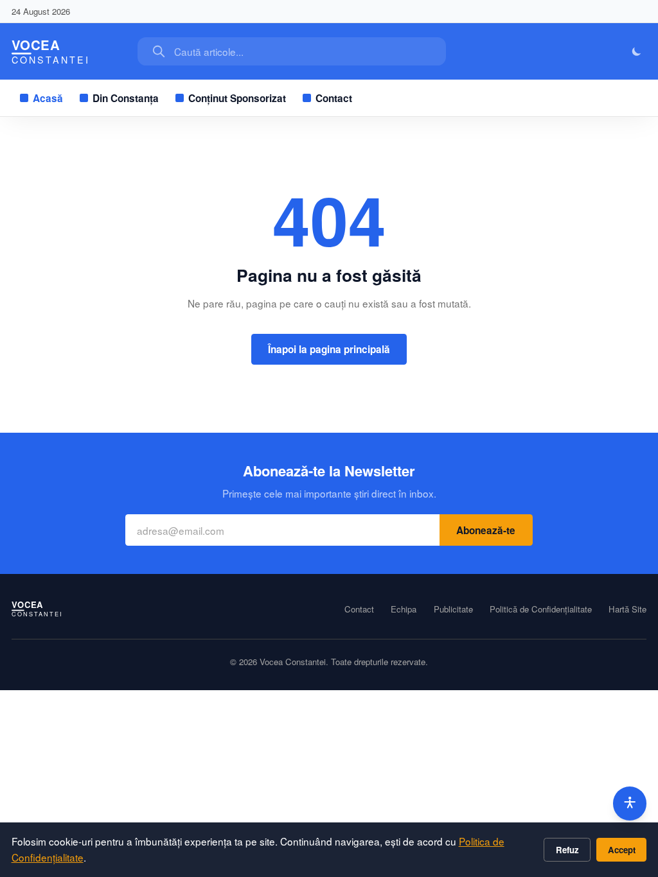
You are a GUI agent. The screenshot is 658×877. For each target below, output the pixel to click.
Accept (622, 850)
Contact (334, 98)
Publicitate (453, 609)
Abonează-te (485, 530)
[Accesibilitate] (630, 803)
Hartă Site (627, 609)
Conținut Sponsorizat (237, 98)
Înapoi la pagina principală (329, 349)
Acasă (48, 98)
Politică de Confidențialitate (541, 609)
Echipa (403, 609)
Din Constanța (126, 98)
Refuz (567, 850)
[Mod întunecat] (637, 52)
